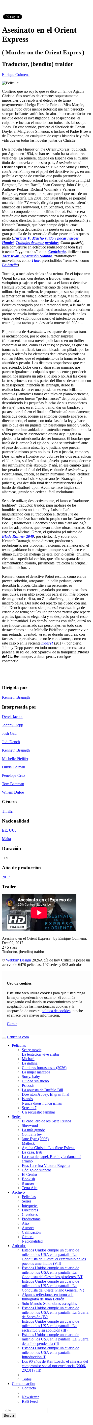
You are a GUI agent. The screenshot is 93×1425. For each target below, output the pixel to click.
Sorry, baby (31, 1076)
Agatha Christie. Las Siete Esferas (48, 1148)
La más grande (33, 1130)
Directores (30, 1210)
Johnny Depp (12, 725)
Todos (26, 1379)
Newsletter (30, 1397)
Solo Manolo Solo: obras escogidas (49, 1303)
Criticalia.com (18, 1037)
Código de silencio (36, 1170)
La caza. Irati (32, 1152)
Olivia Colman (13, 767)
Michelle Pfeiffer (15, 759)
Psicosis (28, 1085)
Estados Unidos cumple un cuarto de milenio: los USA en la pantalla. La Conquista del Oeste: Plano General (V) (53, 1285)
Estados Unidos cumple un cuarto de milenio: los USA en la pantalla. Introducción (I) (50, 1352)
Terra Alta (29, 1188)
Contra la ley (32, 1134)
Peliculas (19, 1045)
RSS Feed (30, 1401)
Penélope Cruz (13, 775)
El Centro (29, 1174)
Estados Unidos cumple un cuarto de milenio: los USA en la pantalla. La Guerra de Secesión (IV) (55, 1312)
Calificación (31, 1232)
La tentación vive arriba (40, 1054)
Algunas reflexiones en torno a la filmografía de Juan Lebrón (47, 1296)
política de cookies (55, 1011)
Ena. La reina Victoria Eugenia (46, 1165)
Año (25, 1223)
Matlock (28, 1143)
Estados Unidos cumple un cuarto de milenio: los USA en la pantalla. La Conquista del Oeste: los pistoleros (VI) (52, 1272)
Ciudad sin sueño (35, 1081)
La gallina (29, 1063)
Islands (27, 1099)
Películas (29, 1197)
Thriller (8, 811)
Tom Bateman (13, 784)
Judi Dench (11, 742)
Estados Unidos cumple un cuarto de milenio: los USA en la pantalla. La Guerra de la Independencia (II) (55, 1339)
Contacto (29, 1388)
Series (16, 1116)
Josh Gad (9, 733)
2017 (6, 877)
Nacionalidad (32, 1241)
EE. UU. (9, 830)
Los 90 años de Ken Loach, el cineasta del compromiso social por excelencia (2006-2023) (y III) (55, 1365)
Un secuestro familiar (38, 1112)
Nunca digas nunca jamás (42, 1103)
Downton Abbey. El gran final (45, 1094)
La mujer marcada (36, 1072)
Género (27, 1237)
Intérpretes (30, 1205)
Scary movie (31, 1050)
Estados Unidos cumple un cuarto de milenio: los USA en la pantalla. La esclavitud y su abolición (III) (50, 1325)
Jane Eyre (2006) (35, 1139)
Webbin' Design (18, 960)
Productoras (31, 1219)
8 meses (28, 1183)
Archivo (18, 1192)
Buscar (9, 1415)
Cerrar (12, 1024)
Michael (28, 1059)
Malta (6, 839)
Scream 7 (29, 1108)
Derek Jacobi (12, 716)
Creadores (30, 1214)
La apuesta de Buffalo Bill (42, 1090)
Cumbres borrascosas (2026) (44, 1068)
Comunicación (23, 1383)
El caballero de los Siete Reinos (46, 1121)
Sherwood (30, 1125)
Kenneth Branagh (16, 697)
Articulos (19, 1246)
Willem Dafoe (13, 792)
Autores (28, 1228)
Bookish (28, 1179)
